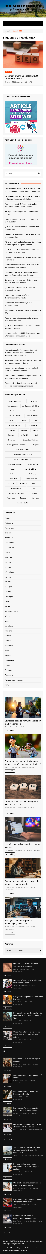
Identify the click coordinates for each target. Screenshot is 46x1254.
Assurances (9, 528)
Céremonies (9, 543)
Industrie (8, 567)
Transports (9, 675)
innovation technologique (23, 454)
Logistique (9, 596)
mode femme (14, 474)
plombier (35, 483)
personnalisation (31, 479)
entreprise (35, 445)
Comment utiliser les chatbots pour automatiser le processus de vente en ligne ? (21, 352)
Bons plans (9, 538)
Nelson (7, 368)
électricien (35, 498)
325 (8, 1140)
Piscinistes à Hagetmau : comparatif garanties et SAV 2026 (23, 312)
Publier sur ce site (31, 1248)
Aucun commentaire (33, 727)
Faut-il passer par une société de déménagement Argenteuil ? (17, 296)
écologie (23, 498)
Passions (8, 631)
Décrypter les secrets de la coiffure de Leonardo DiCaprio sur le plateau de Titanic (27, 1015)
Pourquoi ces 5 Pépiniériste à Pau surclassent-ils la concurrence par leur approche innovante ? (23, 190)
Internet (8, 72)
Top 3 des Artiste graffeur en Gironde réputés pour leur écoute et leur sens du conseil (21, 274)
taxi (34, 488)
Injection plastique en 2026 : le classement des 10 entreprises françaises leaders (22, 334)
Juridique (8, 587)
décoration (12, 440)
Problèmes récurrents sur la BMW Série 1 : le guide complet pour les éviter (22, 266)
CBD (35, 420)
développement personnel (16, 445)
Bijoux (11, 420)
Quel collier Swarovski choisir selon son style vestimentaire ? (22, 228)
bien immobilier (32, 416)
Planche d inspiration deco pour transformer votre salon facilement (21, 319)
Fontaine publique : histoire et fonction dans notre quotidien (21, 220)
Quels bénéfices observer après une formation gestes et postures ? (22, 327)
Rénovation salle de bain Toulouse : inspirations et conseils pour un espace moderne (23, 243)
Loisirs (7, 601)
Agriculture (9, 523)
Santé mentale (16, 488)
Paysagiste (13, 479)
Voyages (8, 685)
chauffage (33, 425)
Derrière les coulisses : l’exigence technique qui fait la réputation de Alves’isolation (23, 198)
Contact (24, 1250)
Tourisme (8, 670)
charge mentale (14, 425)
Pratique (8, 636)
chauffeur (11, 430)
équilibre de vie (23, 503)
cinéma (24, 430)
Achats (7, 518)
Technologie (9, 660)
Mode (7, 621)
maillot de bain (33, 464)
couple (35, 430)
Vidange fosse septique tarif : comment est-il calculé (21, 213)
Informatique (9, 572)
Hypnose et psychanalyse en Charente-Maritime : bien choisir (23, 258)
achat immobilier (15, 401)
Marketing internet (11, 611)
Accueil (5, 1248)
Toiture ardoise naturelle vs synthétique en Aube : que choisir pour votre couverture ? (28, 1150)
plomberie (23, 483)
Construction (9, 547)
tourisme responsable (17, 493)
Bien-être (8, 533)
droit (36, 435)
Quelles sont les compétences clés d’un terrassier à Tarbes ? (20, 289)
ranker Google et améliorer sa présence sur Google (23, 7)
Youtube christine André (14, 375)
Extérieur (8, 552)
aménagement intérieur (30, 406)
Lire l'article (10, 730)
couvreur (11, 435)
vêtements (11, 498)
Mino (8, 82)
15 (8, 1051)
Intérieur (8, 577)
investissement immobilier (23, 459)
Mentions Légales (16, 1248)
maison (12, 469)
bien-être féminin (14, 416)
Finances (8, 557)
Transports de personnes (14, 680)
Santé (7, 650)
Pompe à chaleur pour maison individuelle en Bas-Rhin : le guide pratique (26, 1166)
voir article (7, 975)
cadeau (23, 420)
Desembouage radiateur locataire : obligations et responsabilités (22, 236)
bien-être (33, 411)
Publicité (8, 641)
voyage (34, 493)
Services (8, 655)
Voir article (7, 1070)
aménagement (12, 406)
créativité (24, 435)
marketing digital (30, 469)
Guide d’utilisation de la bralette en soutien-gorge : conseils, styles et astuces (26, 1034)
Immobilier (9, 562)
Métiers (7, 616)
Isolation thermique (15, 464)
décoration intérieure (30, 440)
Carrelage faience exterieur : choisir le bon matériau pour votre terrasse (21, 281)
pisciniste (10, 483)
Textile (7, 665)
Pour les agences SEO (11, 1250)
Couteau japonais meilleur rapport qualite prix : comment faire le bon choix (22, 251)
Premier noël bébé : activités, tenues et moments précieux (19, 304)
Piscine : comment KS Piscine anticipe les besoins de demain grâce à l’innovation (21, 205)
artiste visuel (14, 411)
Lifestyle (8, 592)
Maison (7, 606)
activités (34, 401)
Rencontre (9, 646)
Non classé (9, 626)
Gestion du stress (22, 449)
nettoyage (32, 474)
